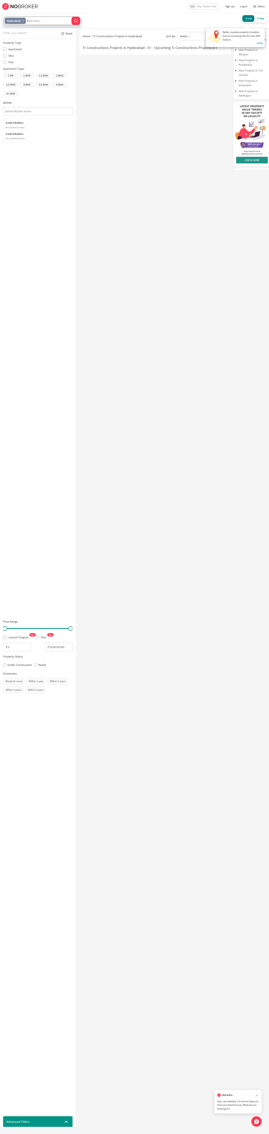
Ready (42, 665)
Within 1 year (36, 681)
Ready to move (14, 681)
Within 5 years (36, 690)
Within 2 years (58, 681)
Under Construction (19, 665)
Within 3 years (13, 690)
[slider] (5, 628)
